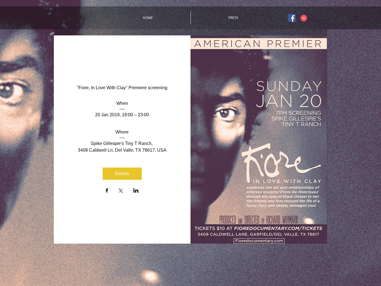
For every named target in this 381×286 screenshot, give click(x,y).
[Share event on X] (120, 191)
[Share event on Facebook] (107, 191)
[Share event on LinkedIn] (136, 191)
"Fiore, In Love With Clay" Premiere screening (122, 87)
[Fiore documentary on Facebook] (292, 18)
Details (122, 173)
